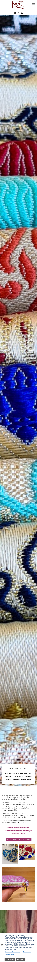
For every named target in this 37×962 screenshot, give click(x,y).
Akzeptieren (9, 959)
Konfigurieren (9, 954)
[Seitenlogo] (18, 5)
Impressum (27, 952)
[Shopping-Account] (22, 13)
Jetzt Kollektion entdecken (19, 839)
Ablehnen (20, 959)
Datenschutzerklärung (12, 952)
